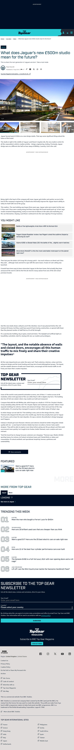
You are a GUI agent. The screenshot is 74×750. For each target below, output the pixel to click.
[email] (41, 69)
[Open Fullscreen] (71, 118)
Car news (8, 39)
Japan (5, 741)
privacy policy (45, 615)
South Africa (44, 731)
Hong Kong (6, 731)
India (4, 734)
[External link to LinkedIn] (70, 654)
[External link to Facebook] (40, 654)
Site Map (6, 691)
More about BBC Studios (10, 711)
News (14, 39)
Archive (3, 673)
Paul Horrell (10, 67)
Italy (4, 737)
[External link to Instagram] (48, 654)
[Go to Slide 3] (50, 127)
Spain (42, 734)
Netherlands (7, 744)
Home (2, 39)
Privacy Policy (5, 664)
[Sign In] (63, 33)
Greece (5, 728)
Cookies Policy (5, 667)
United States (22, 656)
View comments (15, 452)
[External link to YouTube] (62, 654)
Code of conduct (8, 681)
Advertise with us (8, 685)
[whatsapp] (37, 69)
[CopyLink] (26, 69)
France (5, 724)
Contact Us (4, 660)
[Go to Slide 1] (9, 127)
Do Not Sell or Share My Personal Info (13, 670)
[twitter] (34, 69)
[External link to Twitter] (55, 654)
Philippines (43, 724)
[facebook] (30, 69)
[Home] (37, 32)
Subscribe (37, 620)
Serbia (42, 728)
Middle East (44, 741)
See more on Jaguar (7, 501)
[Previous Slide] (3, 101)
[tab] (4, 492)
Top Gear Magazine (9, 688)
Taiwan (42, 737)
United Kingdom (11, 656)
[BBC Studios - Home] (5, 652)
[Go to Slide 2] (30, 127)
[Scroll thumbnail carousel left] (67, 127)
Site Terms (6, 678)
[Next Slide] (71, 101)
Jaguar (4, 492)
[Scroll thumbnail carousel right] (71, 127)
